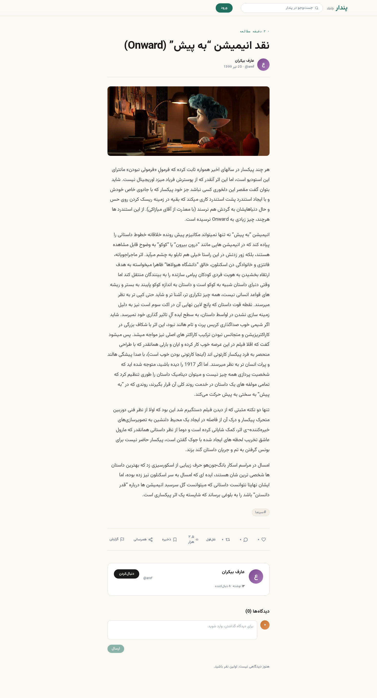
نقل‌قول (211, 539)
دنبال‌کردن (126, 574)
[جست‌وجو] (317, 8)
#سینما (260, 512)
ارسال (116, 649)
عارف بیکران (244, 61)
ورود (224, 8)
